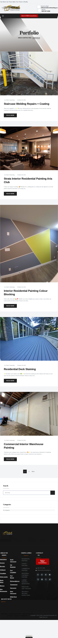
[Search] (52, 493)
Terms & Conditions (21, 615)
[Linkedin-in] (45, 574)
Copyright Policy (15, 613)
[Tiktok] (49, 579)
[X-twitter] (38, 579)
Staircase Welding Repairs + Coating (26, 103)
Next (33, 471)
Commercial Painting (26, 569)
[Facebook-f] (37, 574)
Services (4, 613)
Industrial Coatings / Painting (25, 575)
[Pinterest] (42, 579)
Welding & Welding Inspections (26, 593)
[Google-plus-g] (46, 579)
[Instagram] (41, 574)
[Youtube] (49, 574)
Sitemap (9, 615)
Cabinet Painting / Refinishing (26, 581)
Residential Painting (26, 559)
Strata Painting (24, 564)
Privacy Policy (28, 613)
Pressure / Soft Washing (26, 587)
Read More (10, 115)
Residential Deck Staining (20, 369)
